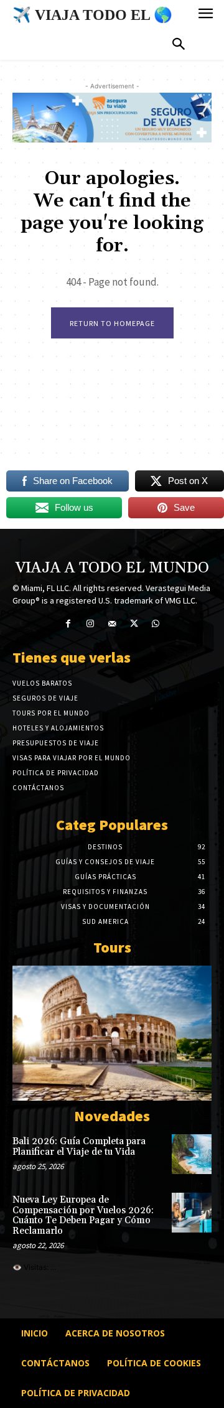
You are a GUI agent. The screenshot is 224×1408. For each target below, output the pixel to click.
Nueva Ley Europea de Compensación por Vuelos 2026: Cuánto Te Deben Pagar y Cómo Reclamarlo (83, 1215)
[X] (134, 624)
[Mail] (111, 624)
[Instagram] (90, 624)
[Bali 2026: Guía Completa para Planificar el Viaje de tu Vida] (192, 1154)
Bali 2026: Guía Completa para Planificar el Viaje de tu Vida (79, 1146)
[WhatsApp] (156, 624)
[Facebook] (68, 624)
